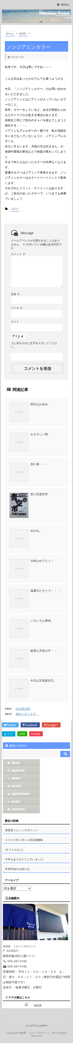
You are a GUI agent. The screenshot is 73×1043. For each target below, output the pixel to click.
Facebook (31, 725)
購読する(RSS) (18, 745)
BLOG (15, 209)
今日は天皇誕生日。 (43, 680)
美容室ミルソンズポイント (21, 830)
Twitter (12, 725)
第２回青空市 (39, 494)
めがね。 (36, 530)
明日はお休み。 (40, 404)
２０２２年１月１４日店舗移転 (24, 840)
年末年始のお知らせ (17, 869)
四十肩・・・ (39, 464)
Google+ (53, 725)
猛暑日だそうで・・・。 (46, 590)
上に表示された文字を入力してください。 (34, 345)
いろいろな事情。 (42, 620)
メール (17, 308)
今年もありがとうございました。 (25, 859)
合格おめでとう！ (42, 560)
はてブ (8, 734)
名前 (15, 294)
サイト (15, 321)
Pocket (36, 734)
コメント (18, 254)
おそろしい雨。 (40, 434)
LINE (22, 734)
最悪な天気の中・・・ (45, 650)
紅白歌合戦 (23, 709)
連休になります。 (27, 714)
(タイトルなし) (14, 849)
